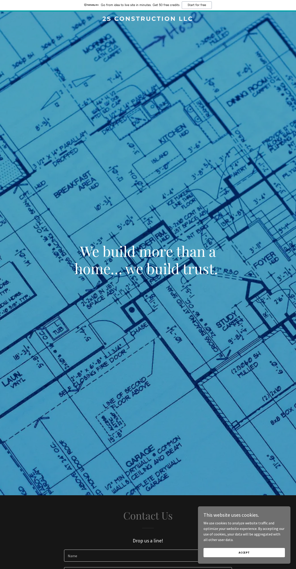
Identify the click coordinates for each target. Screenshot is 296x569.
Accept (244, 552)
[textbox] (148, 556)
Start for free (197, 5)
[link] (148, 19)
